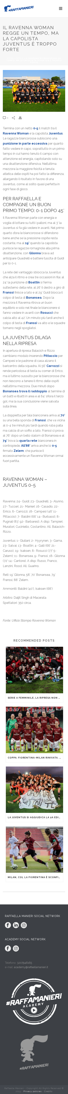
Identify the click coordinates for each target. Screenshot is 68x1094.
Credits (48, 1091)
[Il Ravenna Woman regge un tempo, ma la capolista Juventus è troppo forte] (34, 91)
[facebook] (8, 925)
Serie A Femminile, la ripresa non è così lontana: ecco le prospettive (35, 698)
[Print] (22, 118)
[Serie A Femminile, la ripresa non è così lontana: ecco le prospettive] (34, 670)
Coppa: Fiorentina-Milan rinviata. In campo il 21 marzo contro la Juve (35, 757)
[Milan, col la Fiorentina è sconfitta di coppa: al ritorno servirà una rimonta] (34, 849)
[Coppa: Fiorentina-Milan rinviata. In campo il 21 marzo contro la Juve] (34, 730)
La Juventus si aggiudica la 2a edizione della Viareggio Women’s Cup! (35, 817)
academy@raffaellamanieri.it (31, 967)
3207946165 (24, 962)
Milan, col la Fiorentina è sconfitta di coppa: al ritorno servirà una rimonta (35, 877)
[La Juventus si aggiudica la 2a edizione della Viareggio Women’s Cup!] (34, 790)
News (19, 58)
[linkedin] (16, 925)
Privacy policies (32, 1091)
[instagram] (24, 925)
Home (10, 58)
